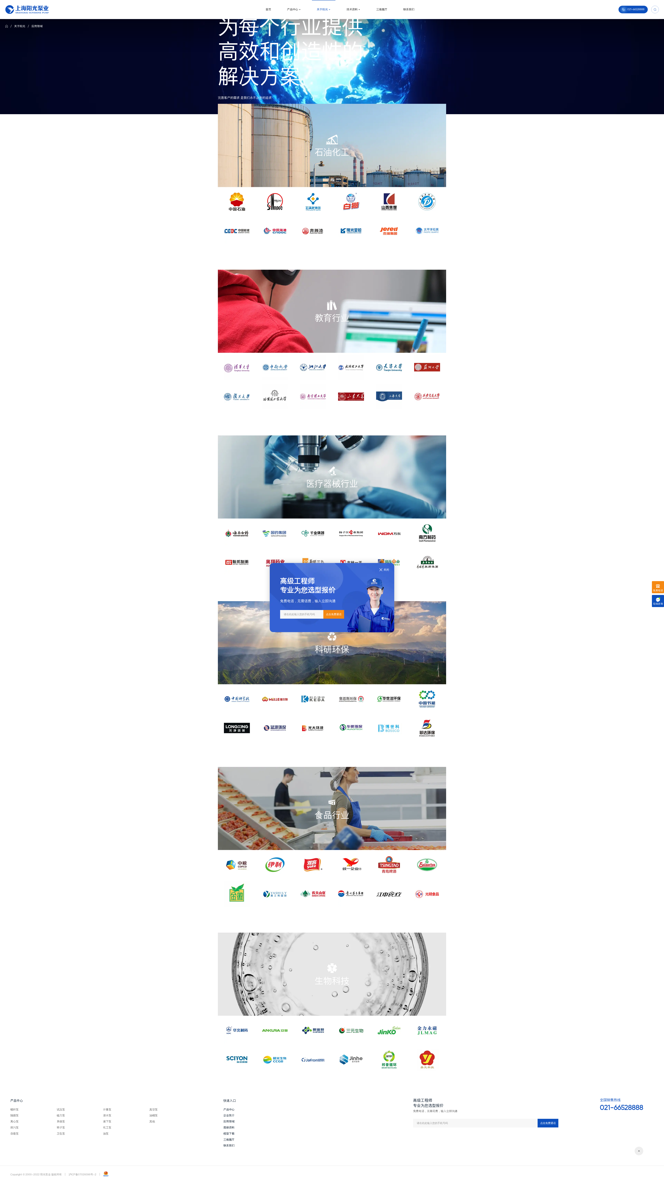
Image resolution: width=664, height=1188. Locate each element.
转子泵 (61, 1127)
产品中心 (16, 1100)
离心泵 (14, 1121)
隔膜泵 (14, 1115)
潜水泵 (107, 1115)
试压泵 (61, 1109)
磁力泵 (61, 1115)
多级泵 (61, 1121)
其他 (152, 1121)
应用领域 (37, 26)
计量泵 (107, 1109)
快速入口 (229, 1100)
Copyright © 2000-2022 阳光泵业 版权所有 (36, 1174)
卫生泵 (61, 1133)
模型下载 (228, 1133)
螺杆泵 (14, 1109)
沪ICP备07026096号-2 (82, 1174)
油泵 (106, 1133)
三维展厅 (228, 1139)
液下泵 (107, 1121)
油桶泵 (153, 1115)
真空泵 (153, 1109)
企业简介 (228, 1115)
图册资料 (228, 1127)
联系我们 (228, 1145)
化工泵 (107, 1127)
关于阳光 (19, 26)
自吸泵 (14, 1133)
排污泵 (14, 1127)
